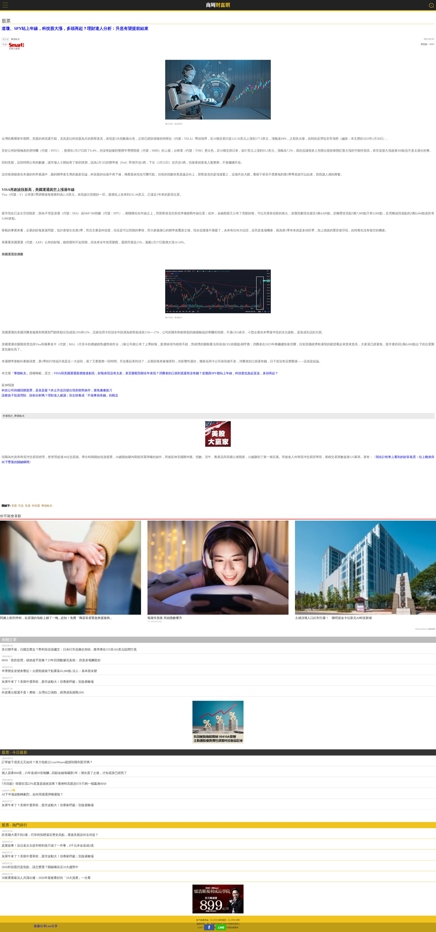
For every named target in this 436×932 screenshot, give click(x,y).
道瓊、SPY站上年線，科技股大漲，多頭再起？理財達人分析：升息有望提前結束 (75, 28)
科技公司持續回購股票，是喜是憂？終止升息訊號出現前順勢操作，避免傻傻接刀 (57, 390)
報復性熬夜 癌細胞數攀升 (164, 618)
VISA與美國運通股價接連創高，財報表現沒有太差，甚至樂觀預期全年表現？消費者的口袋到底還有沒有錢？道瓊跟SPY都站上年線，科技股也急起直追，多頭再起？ (166, 373)
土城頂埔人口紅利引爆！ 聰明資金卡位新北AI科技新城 (333, 618)
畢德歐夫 (46, 505)
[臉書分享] (210, 927)
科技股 (36, 505)
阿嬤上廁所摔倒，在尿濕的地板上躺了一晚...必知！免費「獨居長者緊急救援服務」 (56, 618)
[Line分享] (222, 927)
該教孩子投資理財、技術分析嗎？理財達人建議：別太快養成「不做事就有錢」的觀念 (60, 395)
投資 (27, 505)
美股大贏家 (14, 48)
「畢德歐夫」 (20, 373)
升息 (21, 505)
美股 (14, 505)
